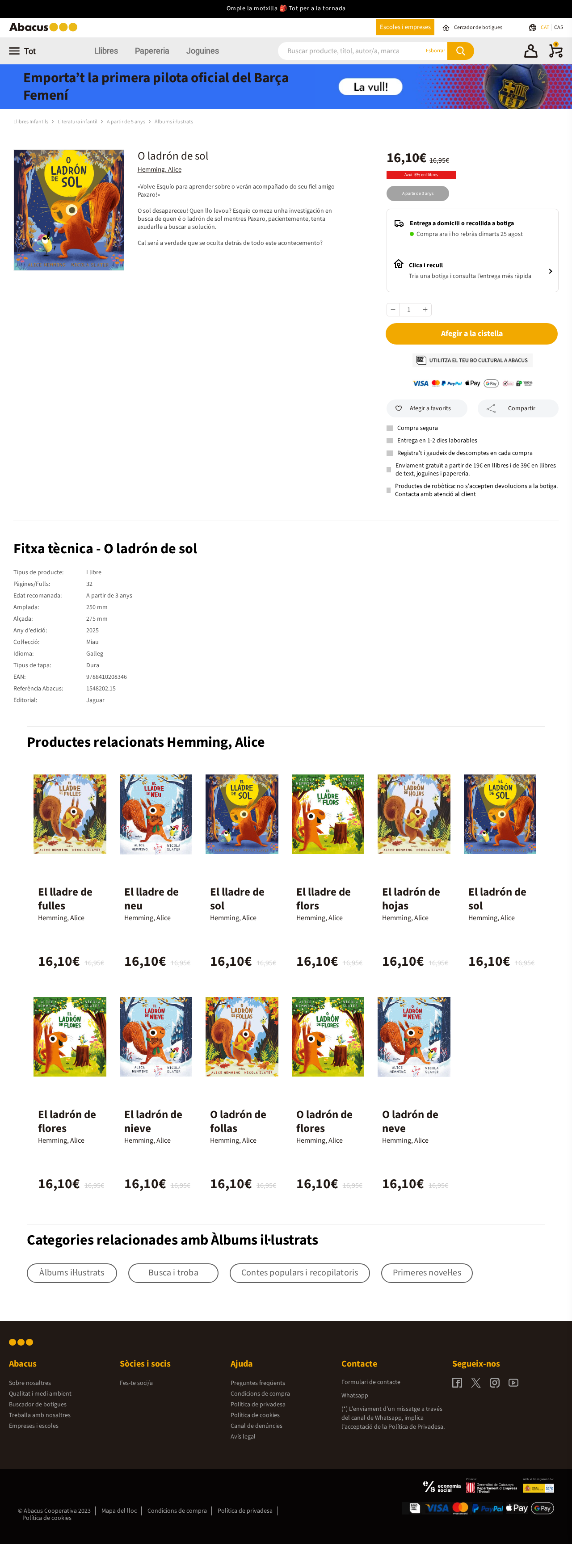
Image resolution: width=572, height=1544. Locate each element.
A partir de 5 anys (126, 122)
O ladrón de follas (238, 1121)
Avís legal (243, 1436)
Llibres (106, 50)
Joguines (202, 50)
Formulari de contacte (370, 1382)
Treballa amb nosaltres (40, 1415)
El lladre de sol (237, 899)
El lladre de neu (151, 899)
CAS (558, 27)
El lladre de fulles (65, 899)
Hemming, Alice (159, 169)
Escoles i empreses (405, 27)
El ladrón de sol (497, 899)
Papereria (152, 50)
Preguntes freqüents (258, 1383)
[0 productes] (556, 56)
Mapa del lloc (119, 1510)
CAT (545, 27)
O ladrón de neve (410, 1121)
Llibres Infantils (31, 122)
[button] (531, 52)
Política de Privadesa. (416, 1426)
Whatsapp (354, 1395)
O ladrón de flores (324, 1121)
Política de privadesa (258, 1404)
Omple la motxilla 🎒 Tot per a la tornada (286, 8)
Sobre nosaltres (30, 1383)
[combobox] (339, 50)
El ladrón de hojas (411, 899)
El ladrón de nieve (153, 1121)
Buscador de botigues (38, 1404)
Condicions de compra (260, 1393)
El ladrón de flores (67, 1121)
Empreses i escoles (34, 1426)
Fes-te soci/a (136, 1383)
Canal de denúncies (256, 1426)
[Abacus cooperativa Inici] (45, 30)
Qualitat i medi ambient (40, 1393)
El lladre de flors (323, 899)
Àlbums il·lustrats (174, 122)
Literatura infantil (78, 122)
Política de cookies (255, 1415)
